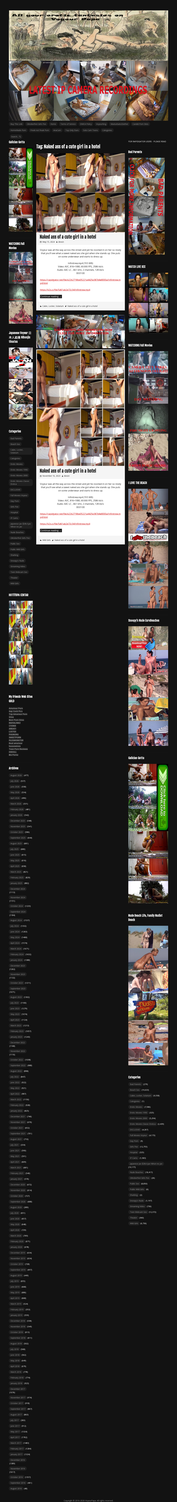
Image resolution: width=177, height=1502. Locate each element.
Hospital (14, 512)
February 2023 (17, 1031)
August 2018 (16, 1343)
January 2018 (16, 1383)
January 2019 (16, 1315)
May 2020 (15, 1224)
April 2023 (15, 1020)
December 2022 (18, 1042)
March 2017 (16, 1443)
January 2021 (16, 1179)
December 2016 (18, 1460)
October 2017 (17, 1403)
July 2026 (15, 781)
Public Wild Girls (17, 549)
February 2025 (17, 877)
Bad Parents (16, 438)
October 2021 (17, 1127)
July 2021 (15, 1145)
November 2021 (18, 1122)
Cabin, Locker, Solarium (53, 306)
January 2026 (16, 815)
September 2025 (18, 837)
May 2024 (15, 937)
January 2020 (16, 1247)
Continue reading (51, 296)
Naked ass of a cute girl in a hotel (68, 237)
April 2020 (15, 1230)
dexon (61, 242)
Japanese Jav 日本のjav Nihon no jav (21, 525)
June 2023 (15, 1008)
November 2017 (18, 1397)
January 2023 (16, 1037)
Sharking (14, 555)
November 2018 (18, 1326)
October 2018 (17, 1332)
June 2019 (15, 1286)
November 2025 (18, 826)
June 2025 (15, 854)
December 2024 (18, 889)
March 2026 (16, 803)
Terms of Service (68, 124)
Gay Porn (15, 501)
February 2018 (17, 1377)
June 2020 (15, 1218)
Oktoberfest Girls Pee (36, 124)
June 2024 (15, 931)
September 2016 (18, 1483)
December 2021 (18, 1116)
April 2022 (15, 1093)
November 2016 (18, 1468)
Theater (14, 577)
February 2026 (17, 809)
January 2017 (16, 1454)
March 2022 (16, 1099)
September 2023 (18, 988)
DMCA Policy (86, 124)
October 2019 (17, 1264)
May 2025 (15, 860)
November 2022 (18, 1051)
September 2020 (18, 1201)
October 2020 (17, 1196)
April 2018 (15, 1366)
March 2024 (16, 948)
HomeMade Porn (18, 130)
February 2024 (17, 954)
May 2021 (15, 1156)
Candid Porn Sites (140, 124)
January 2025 (16, 883)
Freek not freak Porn (39, 130)
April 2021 (15, 1162)
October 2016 (17, 1477)
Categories (107, 130)
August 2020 (16, 1207)
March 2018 (16, 1372)
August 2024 (16, 920)
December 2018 (18, 1321)
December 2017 (18, 1389)
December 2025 (18, 820)
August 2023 (16, 997)
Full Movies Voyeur (19, 495)
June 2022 (15, 1082)
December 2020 (18, 1184)
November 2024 (18, 897)
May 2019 (15, 1292)
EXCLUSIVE (15, 489)
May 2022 (15, 1088)
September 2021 (18, 1133)
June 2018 (15, 1355)
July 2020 (15, 1213)
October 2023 (17, 983)
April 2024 (15, 943)
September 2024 (18, 911)
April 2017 (15, 1437)
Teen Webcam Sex (19, 572)
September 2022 (18, 1065)
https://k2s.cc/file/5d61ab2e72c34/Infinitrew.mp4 (65, 289)
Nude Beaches (17, 532)
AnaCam (57, 130)
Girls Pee (14, 506)
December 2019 (18, 1252)
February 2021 (17, 1173)
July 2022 (15, 1076)
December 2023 (18, 965)
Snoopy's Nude (17, 560)
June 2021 (15, 1150)
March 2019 (16, 1303)
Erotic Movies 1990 (19, 469)
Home (53, 124)
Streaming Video (18, 566)
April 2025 (15, 866)
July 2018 (15, 1349)
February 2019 (17, 1309)
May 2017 (15, 1431)
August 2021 (16, 1139)
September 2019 (18, 1269)
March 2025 (16, 871)
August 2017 (16, 1414)
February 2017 (17, 1448)
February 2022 (17, 1105)
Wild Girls (46, 540)
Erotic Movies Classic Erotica (20, 482)
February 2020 (17, 1241)
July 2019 (15, 1281)
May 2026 (15, 792)
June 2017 (15, 1426)
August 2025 (16, 843)
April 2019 (15, 1298)
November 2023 (18, 974)
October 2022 (17, 1059)
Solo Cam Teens (90, 130)
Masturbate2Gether (119, 124)
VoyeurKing (101, 124)
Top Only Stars (72, 130)
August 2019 (16, 1275)
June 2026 (15, 786)
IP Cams (14, 518)
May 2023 (15, 1014)
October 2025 (17, 832)
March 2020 (16, 1235)
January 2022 (16, 1110)
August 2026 (16, 775)
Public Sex (15, 543)
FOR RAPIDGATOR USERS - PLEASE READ (147, 141)
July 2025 (15, 849)
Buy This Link (16, 124)
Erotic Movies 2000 (19, 475)
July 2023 (15, 1002)
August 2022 (16, 1071)
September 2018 (18, 1338)
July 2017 (15, 1420)
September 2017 (18, 1409)
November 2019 (18, 1258)
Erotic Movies (17, 464)
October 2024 (17, 906)
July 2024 (15, 926)
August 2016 (16, 1488)
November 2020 (18, 1190)
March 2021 (16, 1167)
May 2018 (15, 1360)
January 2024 (16, 960)
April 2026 (15, 798)
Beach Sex (15, 444)
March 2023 (16, 1025)
